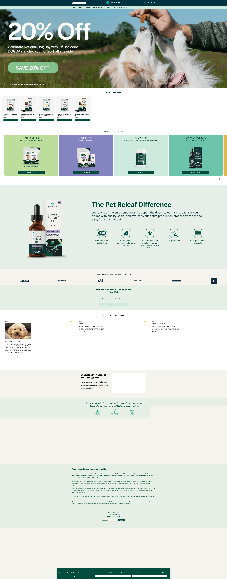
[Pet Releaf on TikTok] (119, 557)
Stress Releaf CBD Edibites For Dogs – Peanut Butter (64, 115)
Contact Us (130, 563)
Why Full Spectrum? (117, 423)
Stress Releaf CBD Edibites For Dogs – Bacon (10, 115)
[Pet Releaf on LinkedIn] (113, 557)
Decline (149, 576)
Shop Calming (86, 172)
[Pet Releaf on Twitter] (108, 557)
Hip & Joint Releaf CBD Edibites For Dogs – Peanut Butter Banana (46, 115)
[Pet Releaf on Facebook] (105, 557)
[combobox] (79, 3)
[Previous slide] (216, 179)
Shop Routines (31, 172)
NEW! (125, 7)
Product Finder (118, 7)
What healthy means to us (118, 435)
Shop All (74, 7)
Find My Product (113, 305)
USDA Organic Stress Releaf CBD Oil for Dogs (28, 115)
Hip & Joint (88, 7)
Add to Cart (11, 119)
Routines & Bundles (98, 7)
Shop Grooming (140, 172)
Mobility (115, 379)
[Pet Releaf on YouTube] (116, 557)
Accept (112, 576)
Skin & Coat (115, 387)
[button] (224, 340)
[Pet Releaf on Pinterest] (121, 557)
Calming (81, 7)
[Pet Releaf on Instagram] (111, 557)
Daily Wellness (116, 391)
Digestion (115, 383)
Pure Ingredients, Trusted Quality (120, 439)
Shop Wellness (195, 172)
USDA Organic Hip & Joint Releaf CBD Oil (82, 115)
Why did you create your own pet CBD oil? (121, 431)
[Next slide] (221, 179)
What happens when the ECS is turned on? (122, 427)
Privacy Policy (165, 572)
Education (108, 7)
